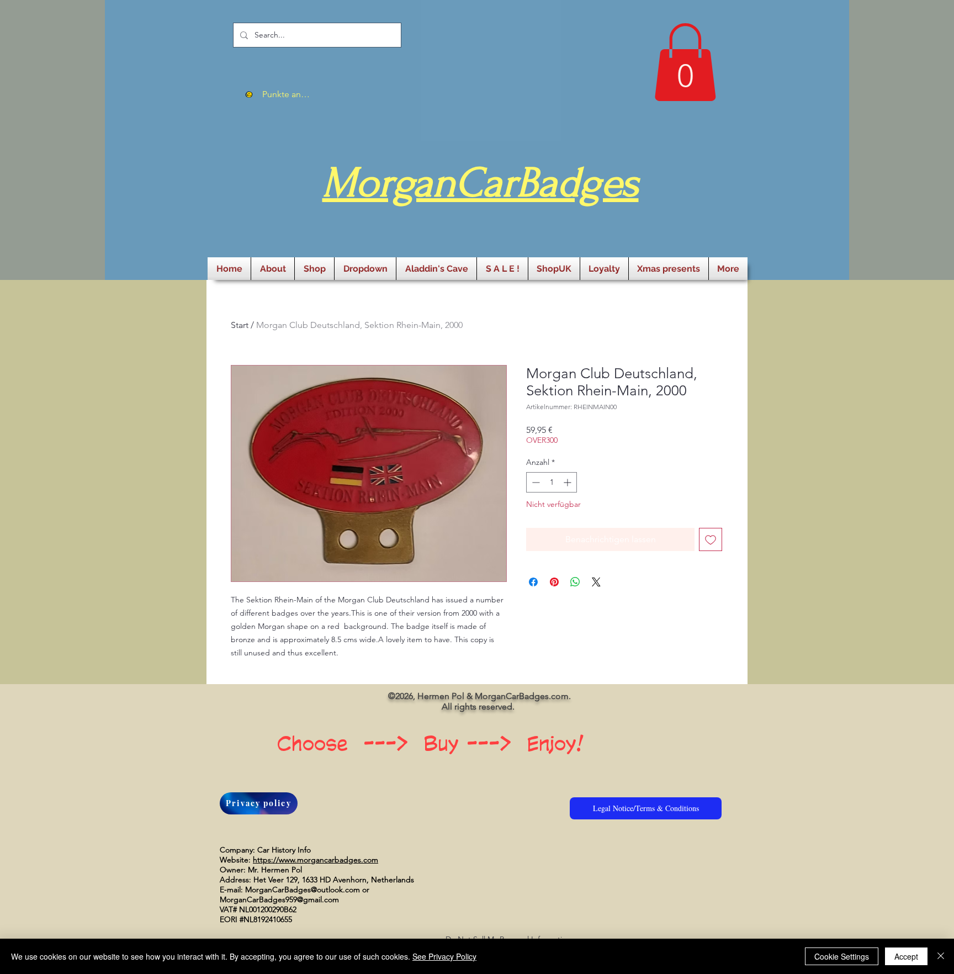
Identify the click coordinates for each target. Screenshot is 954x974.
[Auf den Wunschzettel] (710, 539)
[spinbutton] (551, 482)
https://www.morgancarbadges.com (315, 860)
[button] (685, 62)
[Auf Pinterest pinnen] (554, 582)
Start (239, 325)
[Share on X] (596, 582)
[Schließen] (940, 956)
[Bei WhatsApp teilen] (575, 582)
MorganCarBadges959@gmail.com (279, 899)
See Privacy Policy (444, 956)
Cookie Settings (841, 956)
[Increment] (568, 482)
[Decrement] (535, 482)
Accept (906, 956)
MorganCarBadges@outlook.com (302, 889)
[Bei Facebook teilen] (533, 582)
